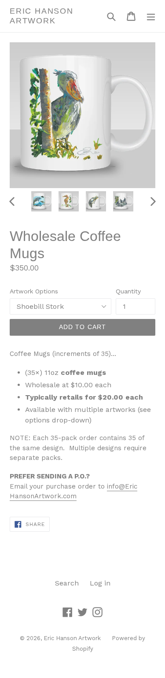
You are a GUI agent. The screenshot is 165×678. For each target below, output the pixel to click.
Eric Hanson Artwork (41, 16)
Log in (100, 583)
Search (67, 583)
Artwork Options (34, 291)
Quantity (128, 291)
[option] (41, 201)
